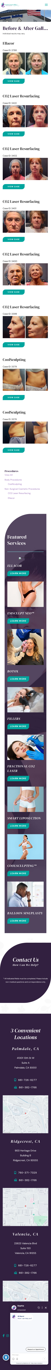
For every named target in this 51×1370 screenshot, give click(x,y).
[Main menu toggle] (46, 4)
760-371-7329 (27, 1172)
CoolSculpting (15, 484)
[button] (18, 573)
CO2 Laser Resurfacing (19, 493)
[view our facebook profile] (3, 1336)
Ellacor (11, 498)
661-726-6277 (27, 1080)
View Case (14, 81)
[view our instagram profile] (7, 1336)
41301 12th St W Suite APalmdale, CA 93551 (25, 1062)
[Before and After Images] (25, 73)
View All (9, 475)
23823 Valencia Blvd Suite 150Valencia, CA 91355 (25, 1248)
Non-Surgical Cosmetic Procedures (22, 489)
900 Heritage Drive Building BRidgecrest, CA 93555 (25, 1155)
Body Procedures (13, 479)
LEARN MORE (18, 573)
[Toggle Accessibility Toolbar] (6, 1357)
